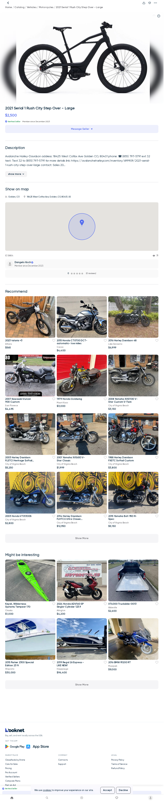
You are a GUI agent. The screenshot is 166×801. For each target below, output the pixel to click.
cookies (47, 790)
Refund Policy (118, 768)
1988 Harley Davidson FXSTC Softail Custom (121, 459)
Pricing (8, 768)
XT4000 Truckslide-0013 (122, 603)
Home (8, 7)
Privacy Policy (117, 760)
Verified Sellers (12, 776)
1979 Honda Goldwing (69, 399)
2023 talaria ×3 (13, 340)
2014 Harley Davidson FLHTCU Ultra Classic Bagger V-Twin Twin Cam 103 (71, 520)
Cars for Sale (11, 764)
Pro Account (11, 772)
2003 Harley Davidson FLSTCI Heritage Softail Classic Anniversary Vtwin (20, 460)
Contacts (63, 760)
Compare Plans (12, 781)
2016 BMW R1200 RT (119, 662)
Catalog (19, 7)
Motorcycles (46, 7)
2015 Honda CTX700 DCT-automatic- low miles (72, 342)
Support (62, 764)
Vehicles (31, 7)
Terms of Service (119, 764)
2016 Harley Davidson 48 (122, 340)
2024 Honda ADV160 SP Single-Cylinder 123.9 (70, 605)
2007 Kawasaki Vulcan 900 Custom (18, 400)
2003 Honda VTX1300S (18, 516)
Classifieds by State (15, 760)
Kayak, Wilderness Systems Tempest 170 (17, 605)
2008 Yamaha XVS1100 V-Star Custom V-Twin (122, 400)
